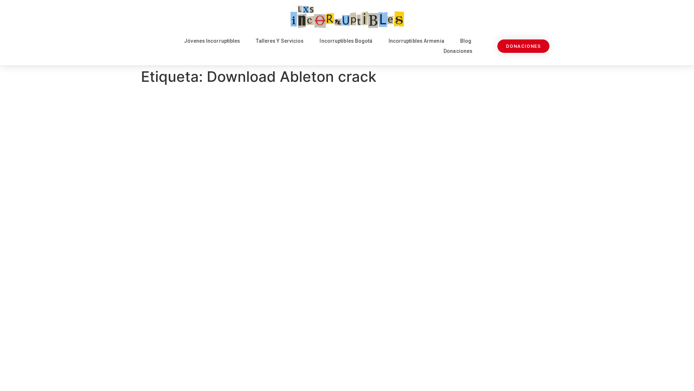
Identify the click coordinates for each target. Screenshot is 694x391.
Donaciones (458, 51)
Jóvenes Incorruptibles (212, 41)
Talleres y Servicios (280, 41)
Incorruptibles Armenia (416, 41)
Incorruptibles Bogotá (346, 41)
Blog (465, 41)
